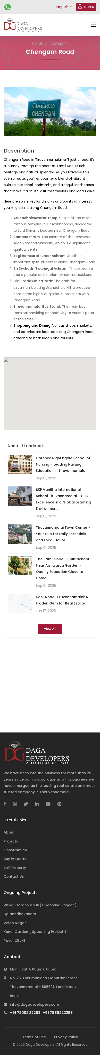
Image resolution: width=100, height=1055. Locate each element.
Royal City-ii (14, 940)
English (62, 6)
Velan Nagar (15, 922)
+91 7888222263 (58, 1012)
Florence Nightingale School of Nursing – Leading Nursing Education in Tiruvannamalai (63, 464)
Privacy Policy (66, 1037)
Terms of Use (34, 1037)
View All (50, 628)
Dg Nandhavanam (20, 913)
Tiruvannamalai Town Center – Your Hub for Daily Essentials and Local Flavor (63, 534)
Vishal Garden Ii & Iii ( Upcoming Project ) (40, 905)
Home (37, 43)
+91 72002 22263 (8, 7)
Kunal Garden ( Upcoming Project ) (35, 931)
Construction (15, 850)
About (9, 832)
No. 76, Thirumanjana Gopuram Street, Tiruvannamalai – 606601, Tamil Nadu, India (44, 987)
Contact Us (14, 876)
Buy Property (15, 858)
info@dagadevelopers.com (34, 1004)
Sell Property (15, 867)
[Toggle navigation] (93, 25)
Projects (11, 841)
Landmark (58, 43)
